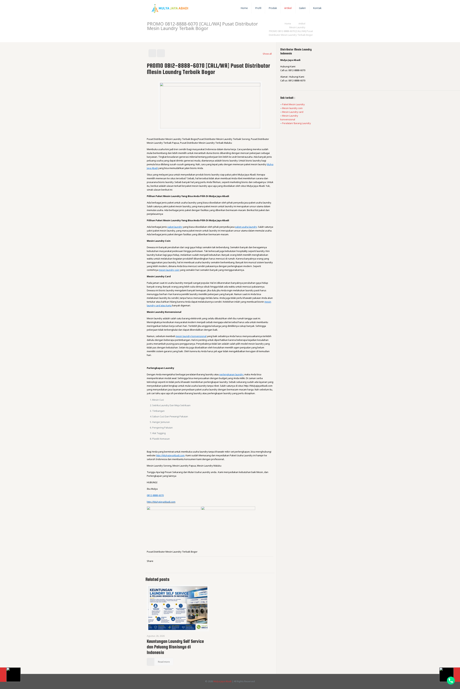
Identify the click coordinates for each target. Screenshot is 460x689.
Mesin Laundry (297, 27)
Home (288, 23)
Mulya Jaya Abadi (222, 681)
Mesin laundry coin (292, 108)
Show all (267, 53)
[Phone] (451, 681)
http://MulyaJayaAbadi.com (161, 501)
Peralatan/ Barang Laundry (296, 123)
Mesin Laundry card (292, 111)
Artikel (301, 23)
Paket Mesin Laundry (293, 104)
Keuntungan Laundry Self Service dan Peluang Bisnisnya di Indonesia (175, 647)
